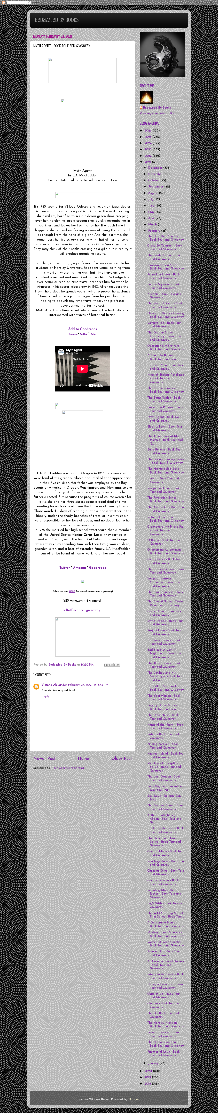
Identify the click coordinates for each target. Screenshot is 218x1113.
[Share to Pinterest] (118, 665)
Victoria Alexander (54, 685)
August (153, 193)
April (151, 218)
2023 (148, 149)
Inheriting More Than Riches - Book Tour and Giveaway (164, 894)
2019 (148, 1077)
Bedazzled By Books (57, 20)
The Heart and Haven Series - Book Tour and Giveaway (164, 842)
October (154, 180)
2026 (148, 130)
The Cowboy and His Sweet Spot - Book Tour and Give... (164, 677)
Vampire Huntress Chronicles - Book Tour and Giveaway (163, 582)
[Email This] (105, 665)
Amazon (73, 334)
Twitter (64, 568)
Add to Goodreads (82, 329)
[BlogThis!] (108, 665)
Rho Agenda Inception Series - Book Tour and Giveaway (164, 767)
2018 (148, 1083)
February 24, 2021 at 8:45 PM (88, 685)
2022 (148, 156)
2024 (148, 143)
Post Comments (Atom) (68, 768)
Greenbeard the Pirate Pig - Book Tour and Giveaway (165, 530)
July (151, 199)
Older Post (121, 759)
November (156, 174)
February (154, 231)
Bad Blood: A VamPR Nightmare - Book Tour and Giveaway (164, 654)
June (151, 205)
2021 (148, 162)
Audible (83, 334)
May (151, 212)
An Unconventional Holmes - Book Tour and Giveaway (165, 965)
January (154, 1063)
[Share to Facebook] (115, 665)
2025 (148, 137)
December (155, 167)
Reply (45, 696)
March (153, 224)
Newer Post (44, 759)
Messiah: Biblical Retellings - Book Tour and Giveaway (165, 378)
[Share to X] (112, 665)
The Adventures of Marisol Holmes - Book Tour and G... (165, 440)
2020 (148, 1071)
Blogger (133, 1099)
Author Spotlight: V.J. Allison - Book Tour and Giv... (164, 819)
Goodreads (97, 568)
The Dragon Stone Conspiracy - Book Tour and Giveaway (164, 336)
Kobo (93, 334)
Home (83, 759)
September (156, 186)
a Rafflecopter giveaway (81, 610)
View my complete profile (157, 113)
